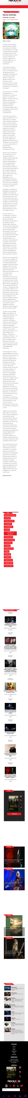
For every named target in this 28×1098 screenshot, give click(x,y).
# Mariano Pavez (8, 560)
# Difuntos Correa (9, 548)
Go (23, 1089)
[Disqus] (11, 587)
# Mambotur (7, 557)
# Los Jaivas (7, 518)
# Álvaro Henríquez (9, 521)
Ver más (12, 990)
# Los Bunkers (8, 524)
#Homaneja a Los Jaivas (10, 515)
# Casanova (7, 545)
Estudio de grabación (14, 1060)
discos (16, 12)
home (7, 12)
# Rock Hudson (8, 542)
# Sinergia (7, 529)
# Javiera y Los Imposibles (10, 533)
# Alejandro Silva (8, 563)
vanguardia (11, 12)
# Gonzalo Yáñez (8, 537)
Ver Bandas (14, 1062)
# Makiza (7, 551)
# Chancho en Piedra (9, 540)
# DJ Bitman (7, 554)
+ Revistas (14, 814)
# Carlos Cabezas (9, 565)
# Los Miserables (8, 526)
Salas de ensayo (14, 1059)
